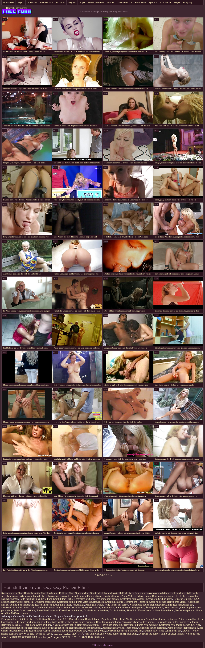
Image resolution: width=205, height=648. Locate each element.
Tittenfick (143, 601)
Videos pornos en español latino (121, 633)
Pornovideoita (111, 593)
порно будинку (9, 633)
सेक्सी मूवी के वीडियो (21, 637)
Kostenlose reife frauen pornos (174, 624)
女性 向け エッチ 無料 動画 (77, 637)
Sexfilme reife (150, 630)
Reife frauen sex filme (88, 624)
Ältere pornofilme (154, 607)
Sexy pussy (187, 2)
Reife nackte (35, 630)
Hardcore (110, 2)
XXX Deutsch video (73, 619)
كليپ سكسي (54, 637)
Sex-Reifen (60, 2)
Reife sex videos (19, 613)
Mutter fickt (119, 619)
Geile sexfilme (178, 593)
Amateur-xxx (8, 2)
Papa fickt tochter (111, 596)
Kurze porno (108, 607)
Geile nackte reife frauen (55, 630)
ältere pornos (12, 596)
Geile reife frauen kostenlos (152, 627)
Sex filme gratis (26, 604)
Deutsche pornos (9, 599)
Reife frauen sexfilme (161, 604)
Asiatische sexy (46, 2)
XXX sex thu (39, 637)
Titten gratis (131, 627)
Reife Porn (46, 599)
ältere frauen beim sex (84, 622)
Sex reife (195, 624)
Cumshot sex (122, 2)
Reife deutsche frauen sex (132, 593)
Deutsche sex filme (183, 599)
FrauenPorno (167, 610)
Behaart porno (143, 596)
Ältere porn (26, 596)
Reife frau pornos (96, 630)
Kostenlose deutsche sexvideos (84, 607)
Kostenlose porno (66, 601)
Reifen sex (172, 619)
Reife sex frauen (77, 627)
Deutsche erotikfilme (45, 601)
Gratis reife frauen (165, 622)
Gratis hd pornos (157, 601)
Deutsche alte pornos (16, 8)
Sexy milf (72, 2)
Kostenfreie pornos (57, 596)
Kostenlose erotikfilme (158, 593)
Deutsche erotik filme (35, 593)
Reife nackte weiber (61, 622)
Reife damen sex (43, 604)
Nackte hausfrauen (135, 619)
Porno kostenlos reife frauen (181, 627)
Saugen (82, 2)
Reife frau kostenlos (30, 599)
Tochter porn (130, 601)
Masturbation (165, 2)
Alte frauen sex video (113, 627)
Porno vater (82, 601)
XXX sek (99, 637)
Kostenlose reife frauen (70, 610)
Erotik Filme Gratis (63, 599)
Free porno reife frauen (107, 599)
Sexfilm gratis (165, 599)
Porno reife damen (58, 607)
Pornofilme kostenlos (47, 610)
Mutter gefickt (94, 627)
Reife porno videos (176, 601)
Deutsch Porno (92, 619)
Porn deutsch (39, 596)
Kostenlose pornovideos (132, 599)
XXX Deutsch (26, 619)
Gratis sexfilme (43, 624)
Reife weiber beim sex (21, 601)
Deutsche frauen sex (116, 630)
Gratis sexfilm (82, 593)
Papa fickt (106, 619)
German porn (187, 607)
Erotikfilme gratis (114, 601)
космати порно (190, 630)
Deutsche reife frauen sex (14, 627)
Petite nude (32, 2)
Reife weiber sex (77, 630)
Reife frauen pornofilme (36, 607)
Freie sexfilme (94, 596)
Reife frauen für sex (183, 604)
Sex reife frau (43, 622)
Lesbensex (151, 599)
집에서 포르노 (27, 633)
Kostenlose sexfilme (84, 599)
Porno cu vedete (44, 633)
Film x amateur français (172, 633)
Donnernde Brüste (96, 2)
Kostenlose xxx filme (12, 593)
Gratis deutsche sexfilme (96, 610)
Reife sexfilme (66, 593)
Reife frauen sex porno (116, 604)
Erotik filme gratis (62, 604)
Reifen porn (29, 624)
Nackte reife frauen (139, 604)
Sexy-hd (20, 2)
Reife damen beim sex (163, 596)
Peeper (177, 2)
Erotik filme (41, 619)
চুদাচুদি (80, 633)
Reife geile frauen (77, 596)
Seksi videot (96, 593)
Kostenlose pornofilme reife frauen (118, 624)
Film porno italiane (94, 633)
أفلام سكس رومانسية (65, 633)
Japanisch (152, 2)
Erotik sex (52, 593)
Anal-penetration (138, 2)
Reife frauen (34, 627)
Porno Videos (128, 596)
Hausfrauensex (96, 601)
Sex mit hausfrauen (155, 619)
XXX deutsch (123, 607)
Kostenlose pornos (185, 610)
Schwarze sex (135, 630)
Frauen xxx (78, 604)
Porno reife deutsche (147, 624)
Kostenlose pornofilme (187, 596)
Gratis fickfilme (117, 610)
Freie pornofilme (9, 619)
